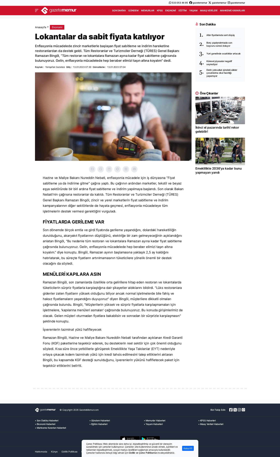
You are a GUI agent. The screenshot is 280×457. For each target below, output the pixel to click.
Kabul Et (188, 448)
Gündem (133, 10)
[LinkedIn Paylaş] (109, 169)
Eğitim (183, 10)
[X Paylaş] (100, 169)
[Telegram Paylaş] (117, 169)
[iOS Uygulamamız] (130, 439)
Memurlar (147, 10)
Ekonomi (170, 10)
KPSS (160, 10)
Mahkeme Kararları (232, 10)
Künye (54, 451)
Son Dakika (119, 10)
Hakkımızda (41, 451)
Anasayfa (40, 27)
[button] (36, 10)
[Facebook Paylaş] (92, 169)
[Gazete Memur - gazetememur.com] (59, 10)
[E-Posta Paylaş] (134, 169)
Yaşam (193, 10)
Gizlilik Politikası (69, 451)
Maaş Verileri (208, 10)
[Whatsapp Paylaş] (126, 169)
